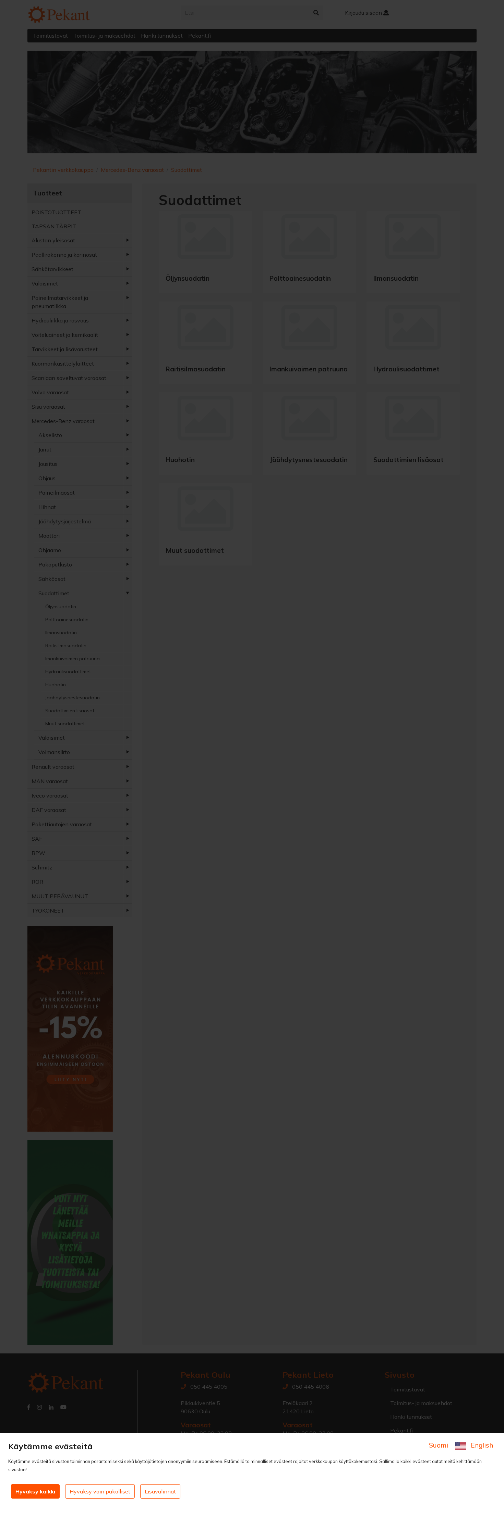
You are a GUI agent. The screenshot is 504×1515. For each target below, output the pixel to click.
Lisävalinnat (160, 1491)
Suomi (439, 1445)
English (481, 1445)
